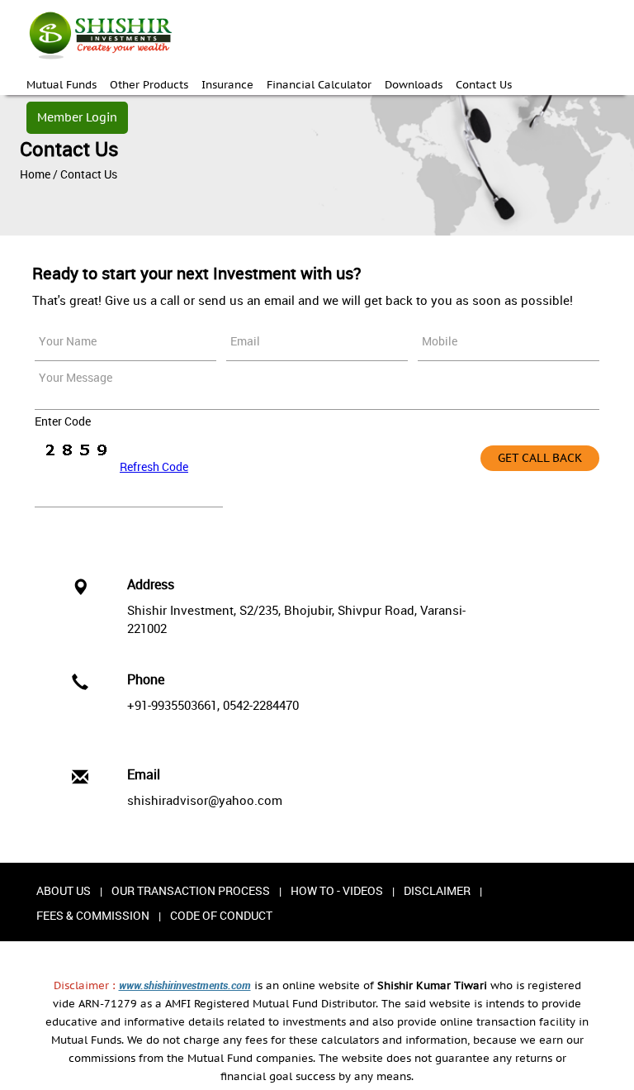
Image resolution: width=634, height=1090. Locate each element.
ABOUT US (63, 890)
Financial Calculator (319, 85)
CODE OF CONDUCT (221, 915)
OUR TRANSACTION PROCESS (190, 890)
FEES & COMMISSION (92, 915)
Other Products (149, 85)
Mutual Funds (61, 85)
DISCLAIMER (437, 890)
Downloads (413, 85)
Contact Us (484, 85)
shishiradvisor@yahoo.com (204, 800)
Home (35, 174)
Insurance (227, 85)
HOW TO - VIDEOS (337, 890)
